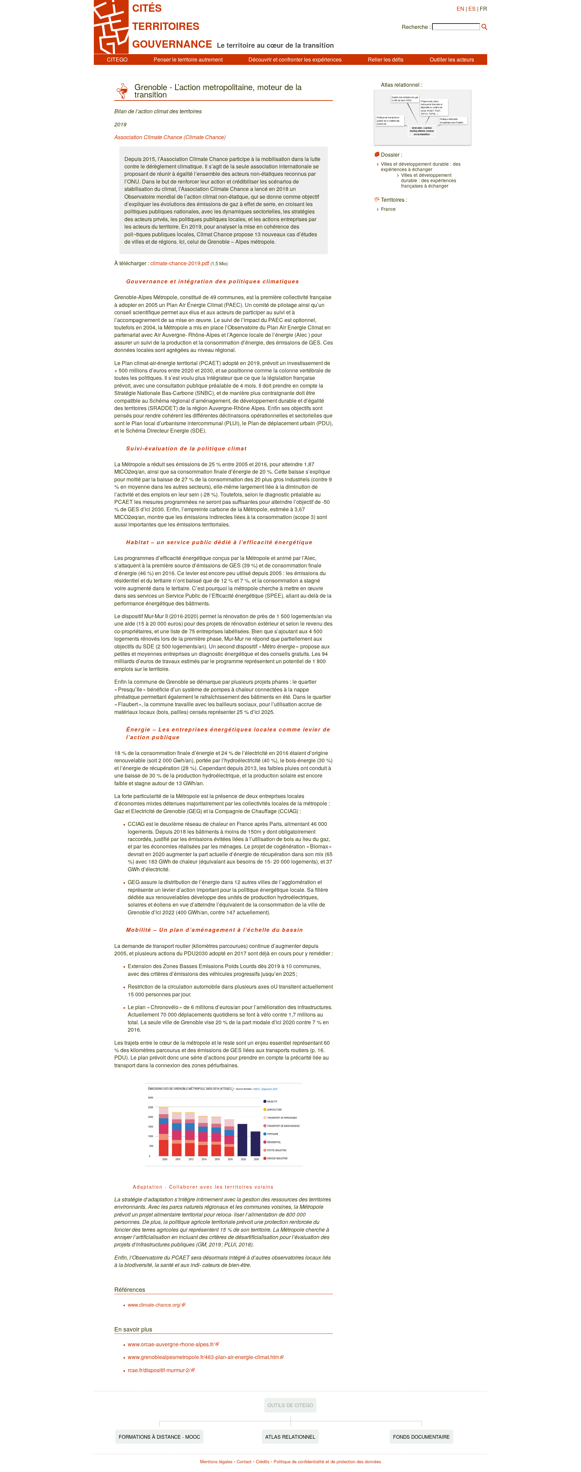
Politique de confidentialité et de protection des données (327, 1461)
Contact (244, 1461)
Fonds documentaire (421, 1436)
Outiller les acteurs (452, 59)
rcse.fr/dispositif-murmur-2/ (159, 1370)
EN (460, 8)
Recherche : (416, 27)
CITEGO (117, 59)
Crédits (262, 1461)
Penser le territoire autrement (188, 59)
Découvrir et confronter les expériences (295, 59)
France (388, 208)
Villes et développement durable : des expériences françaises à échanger (428, 180)
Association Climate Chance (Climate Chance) (170, 137)
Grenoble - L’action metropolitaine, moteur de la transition (422, 131)
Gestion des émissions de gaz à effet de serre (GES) (405, 99)
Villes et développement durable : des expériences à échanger (421, 166)
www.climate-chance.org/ (154, 1304)
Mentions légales (216, 1461)
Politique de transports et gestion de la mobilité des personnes (388, 120)
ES (472, 8)
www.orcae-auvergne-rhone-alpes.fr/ (171, 1344)
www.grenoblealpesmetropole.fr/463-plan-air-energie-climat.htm (203, 1357)
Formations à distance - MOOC (159, 1436)
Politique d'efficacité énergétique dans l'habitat (451, 121)
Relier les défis (385, 59)
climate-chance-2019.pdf (179, 263)
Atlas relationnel (290, 1436)
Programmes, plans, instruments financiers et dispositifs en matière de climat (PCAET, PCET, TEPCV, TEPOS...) (431, 107)
